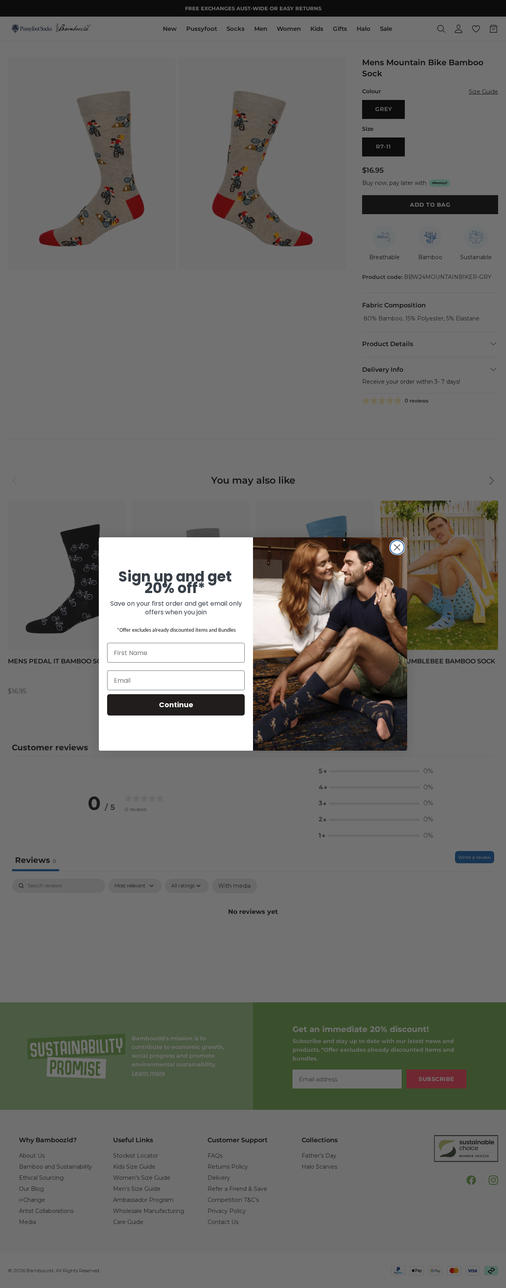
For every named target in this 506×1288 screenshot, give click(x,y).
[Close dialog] (397, 547)
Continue (176, 705)
